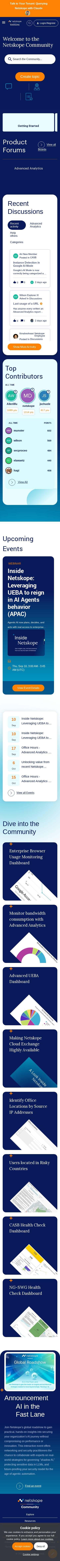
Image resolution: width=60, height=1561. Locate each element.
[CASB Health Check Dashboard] (30, 1245)
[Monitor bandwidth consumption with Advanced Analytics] (30, 934)
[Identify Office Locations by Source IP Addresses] (30, 1121)
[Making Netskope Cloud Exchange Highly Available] (30, 1058)
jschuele (45, 404)
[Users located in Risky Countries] (30, 1183)
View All (22, 482)
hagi (16, 470)
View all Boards (47, 147)
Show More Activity (24, 347)
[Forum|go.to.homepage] (14, 23)
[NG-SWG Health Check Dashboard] (30, 1308)
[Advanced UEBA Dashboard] (30, 996)
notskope (28, 406)
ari (21, 254)
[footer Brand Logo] (30, 1507)
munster (19, 430)
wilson (23, 295)
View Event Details (28, 688)
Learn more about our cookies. (37, 1539)
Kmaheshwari (27, 333)
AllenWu (12, 404)
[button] (30, 1554)
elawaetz (19, 460)
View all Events (25, 793)
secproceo (20, 450)
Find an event (33, 1486)
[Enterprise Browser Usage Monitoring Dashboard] (30, 871)
